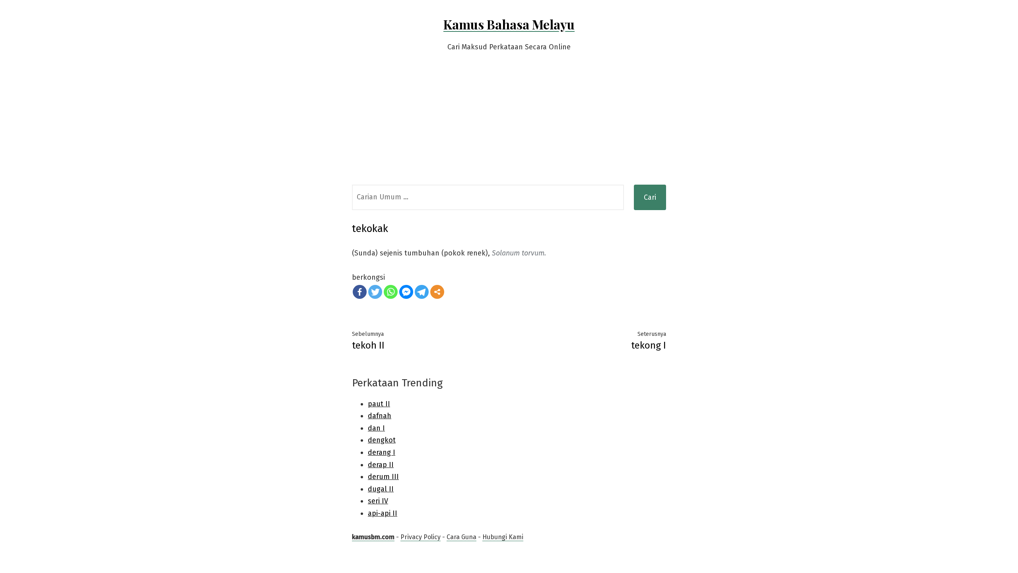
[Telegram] (422, 292)
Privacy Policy (420, 537)
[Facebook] (360, 292)
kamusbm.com (373, 537)
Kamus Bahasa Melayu (509, 24)
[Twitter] (375, 292)
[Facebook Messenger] (406, 292)
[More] (437, 292)
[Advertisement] (509, 125)
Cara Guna (461, 537)
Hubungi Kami (502, 537)
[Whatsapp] (391, 292)
